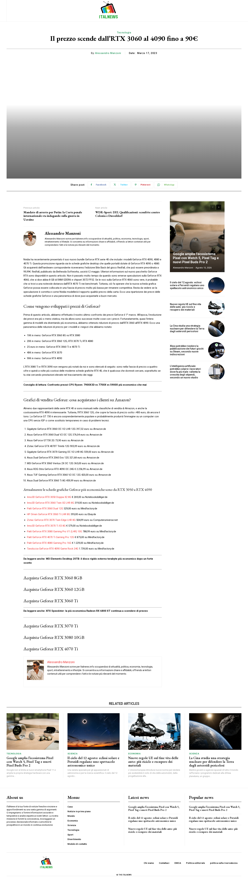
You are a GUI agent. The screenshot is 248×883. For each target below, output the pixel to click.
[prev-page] (212, 207)
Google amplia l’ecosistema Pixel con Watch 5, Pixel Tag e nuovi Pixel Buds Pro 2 (196, 258)
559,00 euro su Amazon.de (98, 451)
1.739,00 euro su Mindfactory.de (96, 548)
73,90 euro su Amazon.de (69, 440)
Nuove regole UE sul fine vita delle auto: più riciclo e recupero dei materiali (185, 307)
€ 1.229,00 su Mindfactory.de (87, 542)
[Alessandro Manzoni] (31, 238)
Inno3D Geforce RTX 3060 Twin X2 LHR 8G (50, 502)
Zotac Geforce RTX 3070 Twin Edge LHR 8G (51, 520)
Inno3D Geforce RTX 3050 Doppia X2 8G (49, 497)
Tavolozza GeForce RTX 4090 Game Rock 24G (52, 548)
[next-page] (218, 207)
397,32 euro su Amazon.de (91, 428)
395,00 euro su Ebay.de (83, 514)
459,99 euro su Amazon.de (80, 480)
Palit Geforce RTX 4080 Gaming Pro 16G (49, 542)
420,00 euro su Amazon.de (96, 474)
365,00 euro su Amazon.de (88, 463)
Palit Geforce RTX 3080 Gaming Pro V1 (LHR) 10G (54, 531)
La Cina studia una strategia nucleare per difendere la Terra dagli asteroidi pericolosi (187, 328)
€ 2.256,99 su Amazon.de (88, 469)
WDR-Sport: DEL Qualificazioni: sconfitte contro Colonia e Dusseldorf (127, 214)
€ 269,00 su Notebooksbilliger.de (89, 497)
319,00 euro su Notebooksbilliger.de (94, 502)
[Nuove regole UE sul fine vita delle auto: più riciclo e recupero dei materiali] (216, 307)
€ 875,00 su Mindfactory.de (89, 537)
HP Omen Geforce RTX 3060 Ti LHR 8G (48, 514)
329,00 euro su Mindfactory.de (80, 508)
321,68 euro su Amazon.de (84, 457)
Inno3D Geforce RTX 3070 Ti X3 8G (46, 525)
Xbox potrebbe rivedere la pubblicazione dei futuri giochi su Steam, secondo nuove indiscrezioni (187, 350)
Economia (134, 753)
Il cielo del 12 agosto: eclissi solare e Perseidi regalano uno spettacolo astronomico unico (187, 285)
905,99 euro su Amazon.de (84, 446)
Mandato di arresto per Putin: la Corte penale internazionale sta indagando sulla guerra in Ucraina (52, 215)
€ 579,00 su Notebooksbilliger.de (84, 525)
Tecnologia (124, 32)
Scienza (72, 753)
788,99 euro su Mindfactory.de (99, 531)
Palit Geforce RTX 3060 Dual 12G (45, 508)
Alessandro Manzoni (108, 53)
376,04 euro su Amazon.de (87, 434)
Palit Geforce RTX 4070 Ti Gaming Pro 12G (50, 537)
